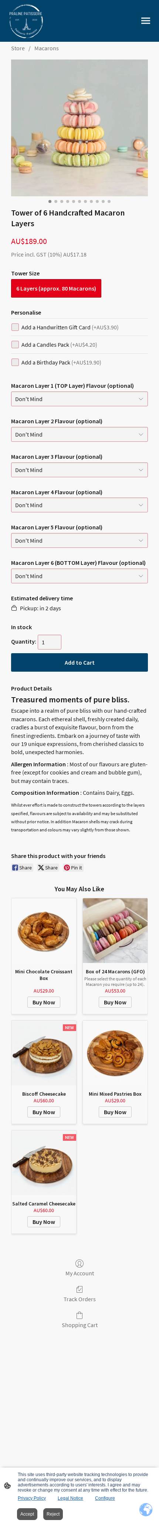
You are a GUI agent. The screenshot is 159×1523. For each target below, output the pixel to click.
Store (18, 48)
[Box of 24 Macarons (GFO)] (115, 930)
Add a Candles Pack (59, 344)
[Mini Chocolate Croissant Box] (43, 930)
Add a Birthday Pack (61, 362)
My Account (79, 1273)
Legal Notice (70, 1498)
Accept (27, 1514)
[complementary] (146, 1510)
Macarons (46, 48)
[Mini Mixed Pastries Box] (115, 1053)
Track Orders (80, 1299)
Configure (105, 1498)
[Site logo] (25, 21)
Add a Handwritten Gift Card (70, 327)
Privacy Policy (32, 1498)
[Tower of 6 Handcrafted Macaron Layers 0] (79, 128)
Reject (53, 1514)
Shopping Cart (80, 1325)
